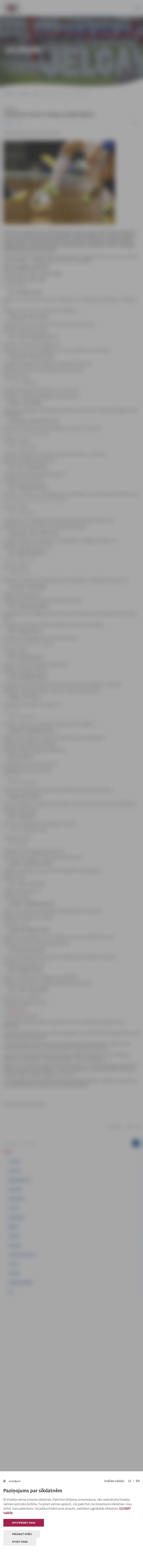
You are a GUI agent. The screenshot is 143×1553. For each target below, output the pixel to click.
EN (138, 1481)
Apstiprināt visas (23, 1522)
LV (130, 1481)
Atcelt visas (20, 1541)
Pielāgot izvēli (22, 1534)
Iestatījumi (14, 1481)
